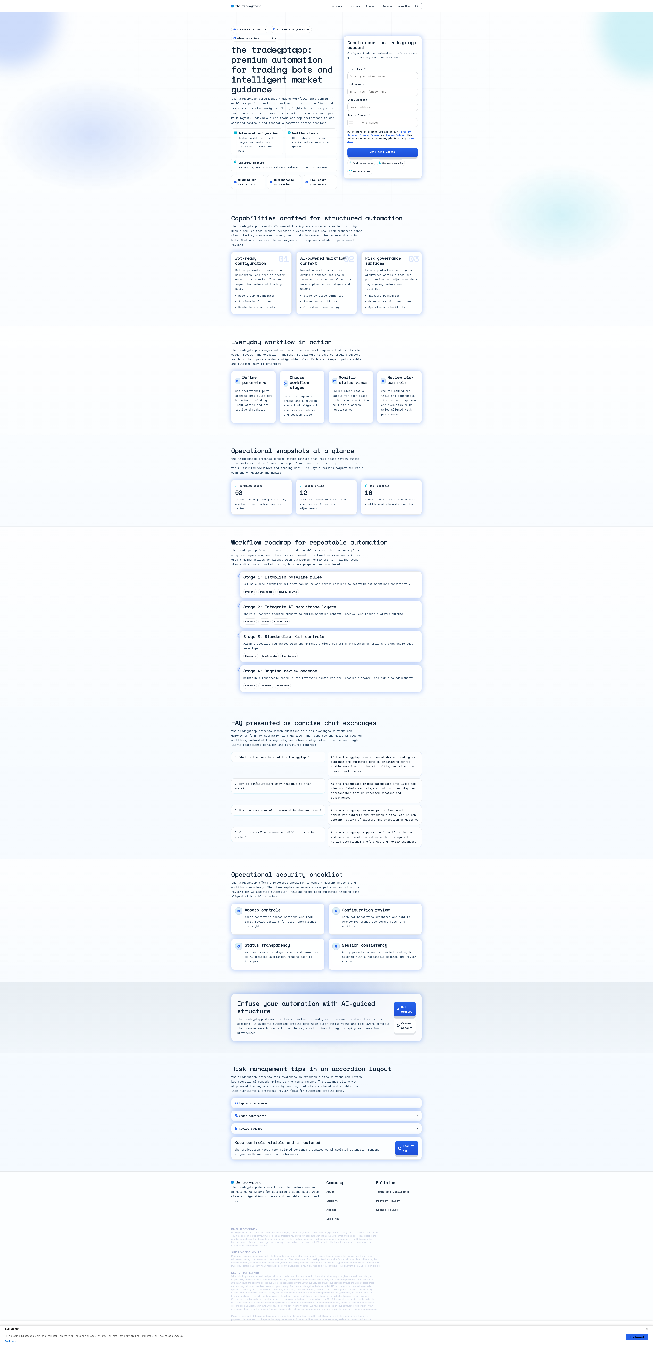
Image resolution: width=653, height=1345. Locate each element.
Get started (406, 1009)
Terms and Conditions (392, 1191)
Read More (10, 1341)
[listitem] (326, 1103)
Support (371, 6)
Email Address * (358, 99)
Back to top (408, 1148)
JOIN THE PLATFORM (382, 152)
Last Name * (355, 84)
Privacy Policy (369, 135)
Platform (354, 6)
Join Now (404, 6)
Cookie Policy (395, 135)
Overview (336, 6)
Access (387, 6)
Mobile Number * (358, 115)
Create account (407, 1025)
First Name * (356, 69)
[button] (418, 6)
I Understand (637, 1337)
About (330, 1191)
